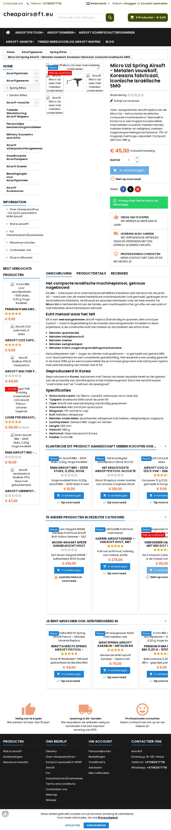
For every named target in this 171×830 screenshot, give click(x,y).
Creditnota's (97, 762)
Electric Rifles (18, 95)
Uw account (100, 741)
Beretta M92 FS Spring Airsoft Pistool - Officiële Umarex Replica (69, 649)
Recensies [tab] (119, 273)
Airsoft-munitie (19, 42)
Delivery (51, 751)
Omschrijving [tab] (59, 273)
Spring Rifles (18, 88)
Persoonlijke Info (100, 751)
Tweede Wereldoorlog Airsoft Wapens (69, 42)
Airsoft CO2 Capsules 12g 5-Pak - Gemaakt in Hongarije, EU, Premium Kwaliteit (21, 340)
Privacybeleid (108, 818)
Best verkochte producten (17, 271)
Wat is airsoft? (19, 224)
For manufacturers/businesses (23, 233)
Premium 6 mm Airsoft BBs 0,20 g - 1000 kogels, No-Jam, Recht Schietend (21, 309)
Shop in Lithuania (20, 257)
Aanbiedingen (13, 757)
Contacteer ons (13, 3)
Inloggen (130, 3)
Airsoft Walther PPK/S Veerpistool (21, 371)
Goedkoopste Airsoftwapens (17, 157)
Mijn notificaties (99, 773)
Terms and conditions (60, 784)
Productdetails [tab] (91, 273)
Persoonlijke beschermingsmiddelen (23, 125)
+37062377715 (52, 3)
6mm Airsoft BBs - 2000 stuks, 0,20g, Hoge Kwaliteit (21, 452)
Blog (110, 42)
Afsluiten (72, 825)
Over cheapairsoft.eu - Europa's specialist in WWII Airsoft (22, 212)
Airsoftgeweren (60, 32)
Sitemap (51, 795)
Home (8, 66)
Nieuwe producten (22, 242)
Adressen (95, 768)
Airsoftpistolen (28, 32)
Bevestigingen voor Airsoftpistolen (17, 177)
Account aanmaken (154, 3)
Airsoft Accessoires (14, 189)
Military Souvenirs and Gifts (19, 136)
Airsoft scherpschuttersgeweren (107, 32)
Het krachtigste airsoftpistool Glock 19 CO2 (115, 471)
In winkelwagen (129, 170)
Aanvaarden (96, 825)
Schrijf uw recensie (126, 101)
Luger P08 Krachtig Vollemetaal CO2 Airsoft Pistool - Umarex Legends (21, 417)
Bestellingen (97, 757)
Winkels (51, 800)
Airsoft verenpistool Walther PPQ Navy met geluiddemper (21, 491)
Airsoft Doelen (16, 166)
